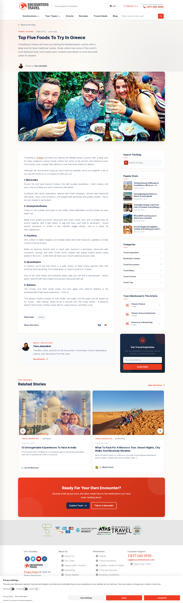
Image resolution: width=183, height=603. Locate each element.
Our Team (69, 560)
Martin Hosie (108, 467)
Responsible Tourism (75, 565)
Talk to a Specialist (103, 505)
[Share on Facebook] (99, 325)
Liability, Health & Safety (111, 565)
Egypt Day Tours (142, 564)
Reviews (83, 16)
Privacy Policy (31, 572)
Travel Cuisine (26, 32)
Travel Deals (100, 16)
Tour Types (51, 16)
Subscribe (142, 367)
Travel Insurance (107, 560)
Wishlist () (132, 6)
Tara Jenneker (40, 66)
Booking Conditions (108, 574)
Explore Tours (76, 505)
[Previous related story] (23, 431)
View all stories (155, 385)
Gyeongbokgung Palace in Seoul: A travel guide (145, 195)
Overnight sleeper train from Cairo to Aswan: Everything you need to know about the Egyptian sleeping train (147, 206)
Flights (102, 556)
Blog (115, 16)
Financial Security (107, 570)
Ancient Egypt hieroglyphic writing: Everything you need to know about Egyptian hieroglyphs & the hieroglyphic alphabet (147, 228)
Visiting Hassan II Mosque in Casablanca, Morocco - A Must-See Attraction (146, 184)
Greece (40, 157)
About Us (69, 556)
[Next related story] (160, 431)
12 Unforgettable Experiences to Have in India (49, 447)
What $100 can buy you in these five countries (145, 217)
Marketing (69, 570)
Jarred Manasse (31, 468)
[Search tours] (161, 16)
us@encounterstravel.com (141, 559)
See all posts (39, 359)
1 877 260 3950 (155, 6)
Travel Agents (71, 574)
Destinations (30, 16)
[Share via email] (105, 325)
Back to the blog (28, 25)
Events (70, 16)
